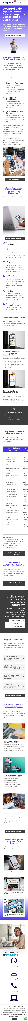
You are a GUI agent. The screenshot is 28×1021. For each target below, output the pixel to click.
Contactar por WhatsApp (17, 625)
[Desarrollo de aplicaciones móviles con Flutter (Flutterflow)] (14, 862)
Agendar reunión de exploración (15, 553)
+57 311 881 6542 (14, 966)
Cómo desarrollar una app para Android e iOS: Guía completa (12, 742)
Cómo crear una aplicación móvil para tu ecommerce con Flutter (13, 776)
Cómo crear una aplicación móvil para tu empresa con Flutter (13, 812)
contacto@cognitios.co (14, 979)
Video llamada (14, 1004)
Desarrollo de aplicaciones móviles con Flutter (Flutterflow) (13, 871)
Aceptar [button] (14, 1019)
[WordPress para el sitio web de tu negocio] (14, 884)
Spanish (18, 1)
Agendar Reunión (16, 620)
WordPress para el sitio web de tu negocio (13, 893)
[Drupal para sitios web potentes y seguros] (14, 906)
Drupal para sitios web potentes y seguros (13, 915)
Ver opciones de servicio (14, 35)
